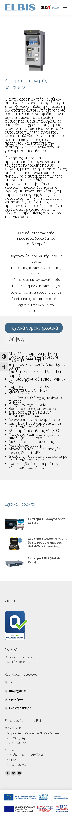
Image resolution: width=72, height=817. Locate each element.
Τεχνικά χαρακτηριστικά (33, 328)
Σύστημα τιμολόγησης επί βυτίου (47, 521)
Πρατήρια (16, 699)
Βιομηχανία (17, 691)
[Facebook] (7, 773)
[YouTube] (19, 773)
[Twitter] (13, 773)
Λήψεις (16, 339)
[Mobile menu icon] (65, 7)
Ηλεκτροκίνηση (20, 708)
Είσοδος (55, 7)
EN (14, 601)
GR (7, 601)
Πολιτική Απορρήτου (17, 662)
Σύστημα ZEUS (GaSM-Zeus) (44, 560)
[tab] (34, 328)
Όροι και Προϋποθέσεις (20, 657)
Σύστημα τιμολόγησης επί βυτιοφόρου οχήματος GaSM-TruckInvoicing (47, 542)
